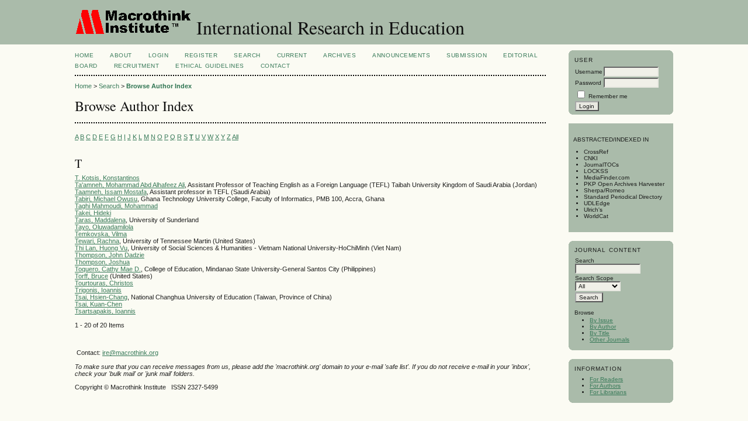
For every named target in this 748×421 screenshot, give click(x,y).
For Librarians (608, 392)
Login (158, 55)
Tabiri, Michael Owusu (106, 198)
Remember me (608, 96)
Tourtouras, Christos (104, 283)
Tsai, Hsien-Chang (101, 297)
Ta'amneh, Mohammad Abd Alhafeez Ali (130, 184)
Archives (339, 55)
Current (292, 55)
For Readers (606, 379)
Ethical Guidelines (209, 66)
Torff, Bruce (91, 275)
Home (84, 55)
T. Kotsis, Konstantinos (107, 177)
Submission (466, 55)
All (235, 136)
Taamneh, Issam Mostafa (111, 191)
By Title (600, 333)
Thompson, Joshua (102, 261)
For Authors (605, 385)
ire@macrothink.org (130, 352)
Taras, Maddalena (100, 219)
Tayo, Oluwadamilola (104, 226)
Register (201, 55)
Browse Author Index (159, 85)
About (121, 55)
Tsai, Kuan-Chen (98, 304)
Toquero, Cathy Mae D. (108, 268)
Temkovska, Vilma (101, 233)
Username (588, 71)
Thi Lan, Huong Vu (101, 247)
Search (247, 55)
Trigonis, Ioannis (98, 290)
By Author (603, 326)
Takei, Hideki (93, 212)
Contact (275, 66)
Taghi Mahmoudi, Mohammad (116, 205)
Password (588, 83)
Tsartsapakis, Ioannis (105, 311)
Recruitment (137, 66)
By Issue (601, 320)
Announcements (401, 55)
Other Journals (609, 339)
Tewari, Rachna (97, 240)
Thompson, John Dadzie (109, 254)
